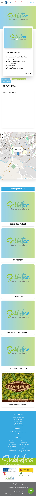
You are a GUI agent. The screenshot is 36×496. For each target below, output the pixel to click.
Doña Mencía (12, 444)
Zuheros (23, 452)
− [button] (2, 137)
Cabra (12, 443)
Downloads (18, 434)
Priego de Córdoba (24, 450)
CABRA (30, 2)
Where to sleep (18, 425)
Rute (12, 452)
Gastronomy (18, 421)
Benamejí (24, 441)
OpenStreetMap (26, 178)
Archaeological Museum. (18, 432)
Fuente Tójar (12, 446)
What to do (18, 423)
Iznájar (24, 446)
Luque (24, 448)
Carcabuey (23, 443)
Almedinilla (12, 441)
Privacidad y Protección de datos (18, 487)
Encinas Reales (24, 444)
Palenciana (12, 450)
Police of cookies (18, 491)
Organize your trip (18, 417)
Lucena (12, 448)
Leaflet (19, 178)
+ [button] (2, 135)
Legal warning (18, 484)
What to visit (18, 419)
